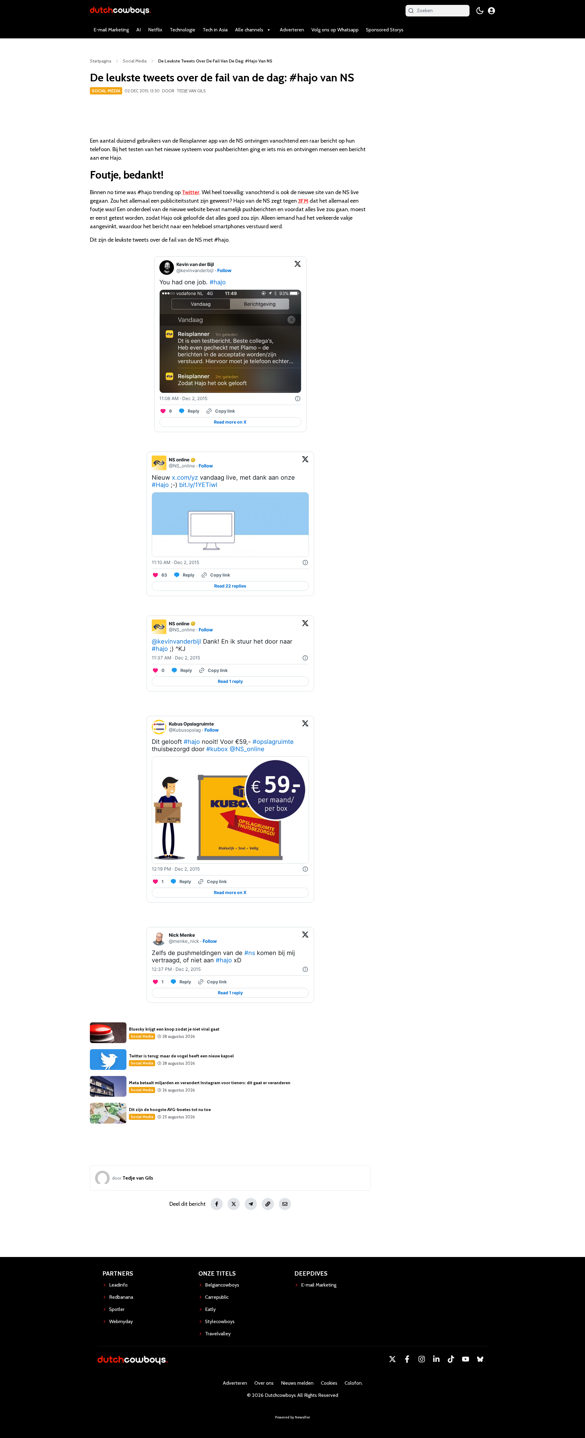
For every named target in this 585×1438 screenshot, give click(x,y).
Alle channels (249, 30)
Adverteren (292, 30)
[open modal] (491, 10)
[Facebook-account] (407, 1359)
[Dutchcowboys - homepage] (120, 10)
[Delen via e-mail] (285, 1204)
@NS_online (247, 749)
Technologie (182, 30)
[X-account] (392, 1359)
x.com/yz (185, 477)
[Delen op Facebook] (217, 1204)
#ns (249, 953)
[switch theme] (480, 10)
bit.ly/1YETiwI (198, 484)
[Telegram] (251, 1204)
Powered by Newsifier (292, 1417)
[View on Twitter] (297, 267)
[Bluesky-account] (480, 1359)
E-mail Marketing (111, 30)
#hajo (218, 282)
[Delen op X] (234, 1204)
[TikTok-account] (451, 1359)
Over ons (264, 1383)
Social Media (106, 91)
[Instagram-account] (421, 1359)
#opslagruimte (273, 741)
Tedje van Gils (191, 91)
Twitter (190, 192)
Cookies (329, 1383)
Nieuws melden (297, 1383)
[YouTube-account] (465, 1359)
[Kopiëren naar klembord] (268, 1204)
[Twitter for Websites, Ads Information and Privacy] (298, 398)
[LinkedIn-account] (436, 1359)
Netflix (155, 30)
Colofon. (354, 1383)
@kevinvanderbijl (176, 641)
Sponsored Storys (384, 30)
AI (138, 30)
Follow (224, 270)
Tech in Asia (215, 30)
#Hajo (160, 484)
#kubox (217, 749)
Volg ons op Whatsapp (335, 30)
